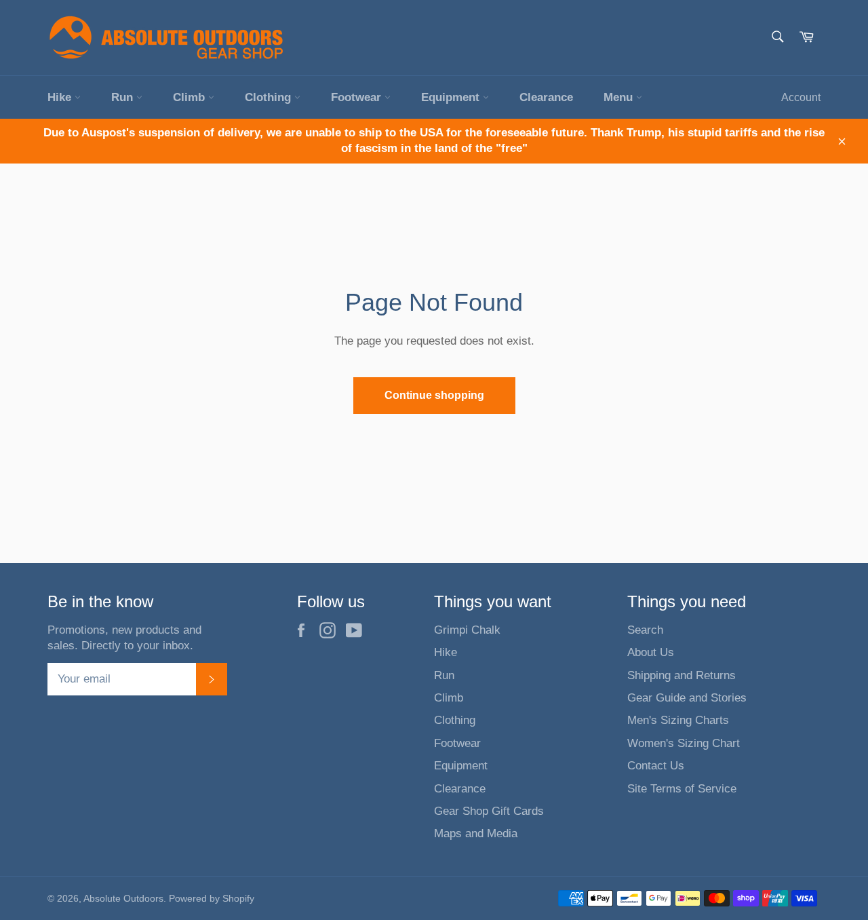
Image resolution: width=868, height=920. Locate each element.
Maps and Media (475, 833)
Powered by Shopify (211, 899)
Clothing (269, 97)
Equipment (452, 97)
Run (123, 97)
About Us (650, 652)
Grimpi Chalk (467, 630)
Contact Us (655, 765)
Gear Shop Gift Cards (489, 811)
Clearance (546, 97)
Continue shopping (434, 395)
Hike (61, 97)
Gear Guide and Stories (687, 697)
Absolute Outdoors (123, 899)
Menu (620, 97)
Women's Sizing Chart (683, 743)
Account (801, 97)
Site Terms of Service (681, 788)
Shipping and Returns (681, 675)
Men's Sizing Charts (678, 720)
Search (645, 630)
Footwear (357, 97)
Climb (190, 97)
